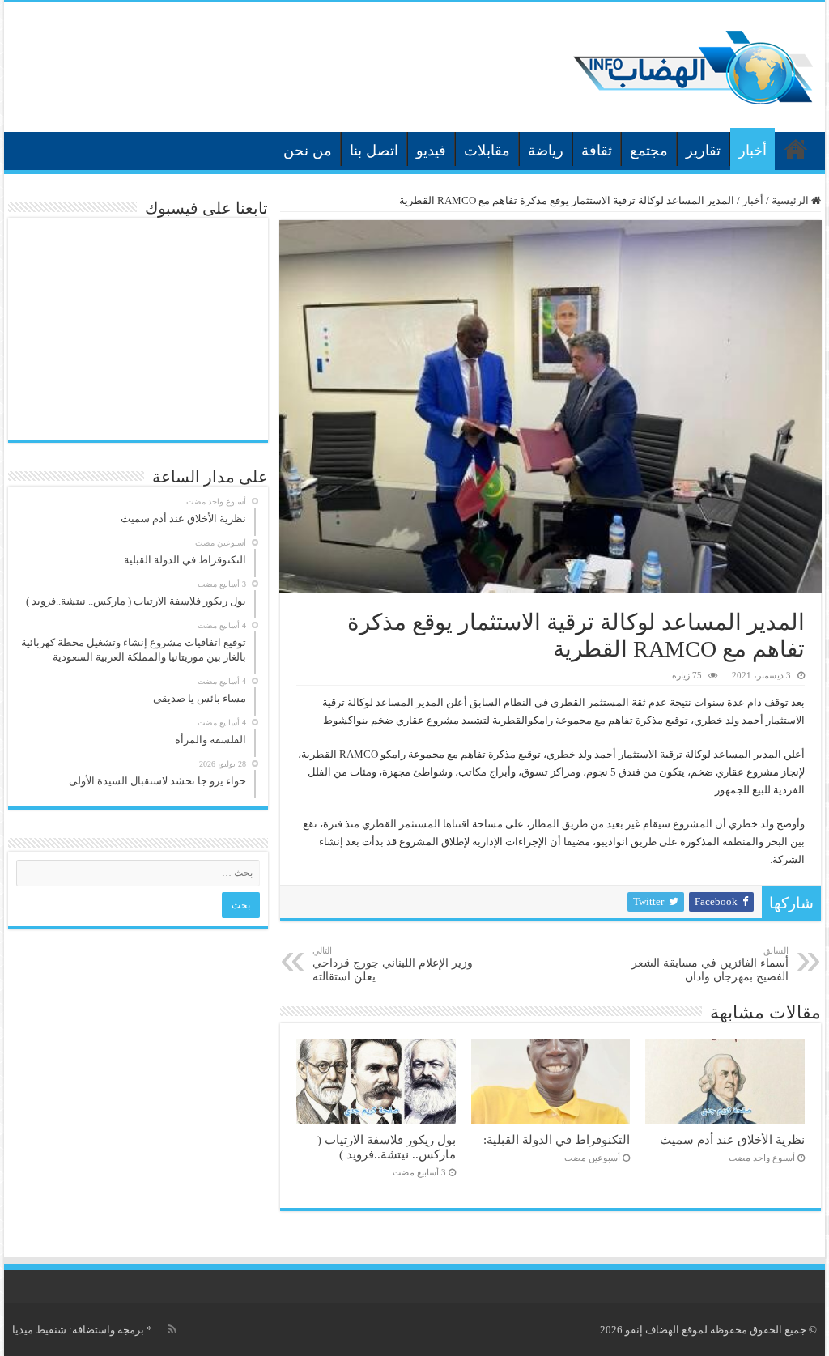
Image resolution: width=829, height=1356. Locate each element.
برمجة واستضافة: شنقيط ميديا (78, 1330)
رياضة (545, 150)
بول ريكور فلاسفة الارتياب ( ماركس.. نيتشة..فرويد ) (386, 1147)
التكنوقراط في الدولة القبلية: (556, 1139)
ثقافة (596, 150)
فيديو (431, 150)
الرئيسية (796, 149)
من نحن (307, 150)
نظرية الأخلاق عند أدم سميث (732, 1139)
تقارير (703, 150)
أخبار (752, 150)
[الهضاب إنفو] (693, 64)
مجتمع (649, 150)
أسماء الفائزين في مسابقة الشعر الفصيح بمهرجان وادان (710, 964)
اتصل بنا (374, 150)
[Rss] (172, 1329)
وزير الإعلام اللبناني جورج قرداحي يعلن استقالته (392, 964)
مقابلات (487, 150)
